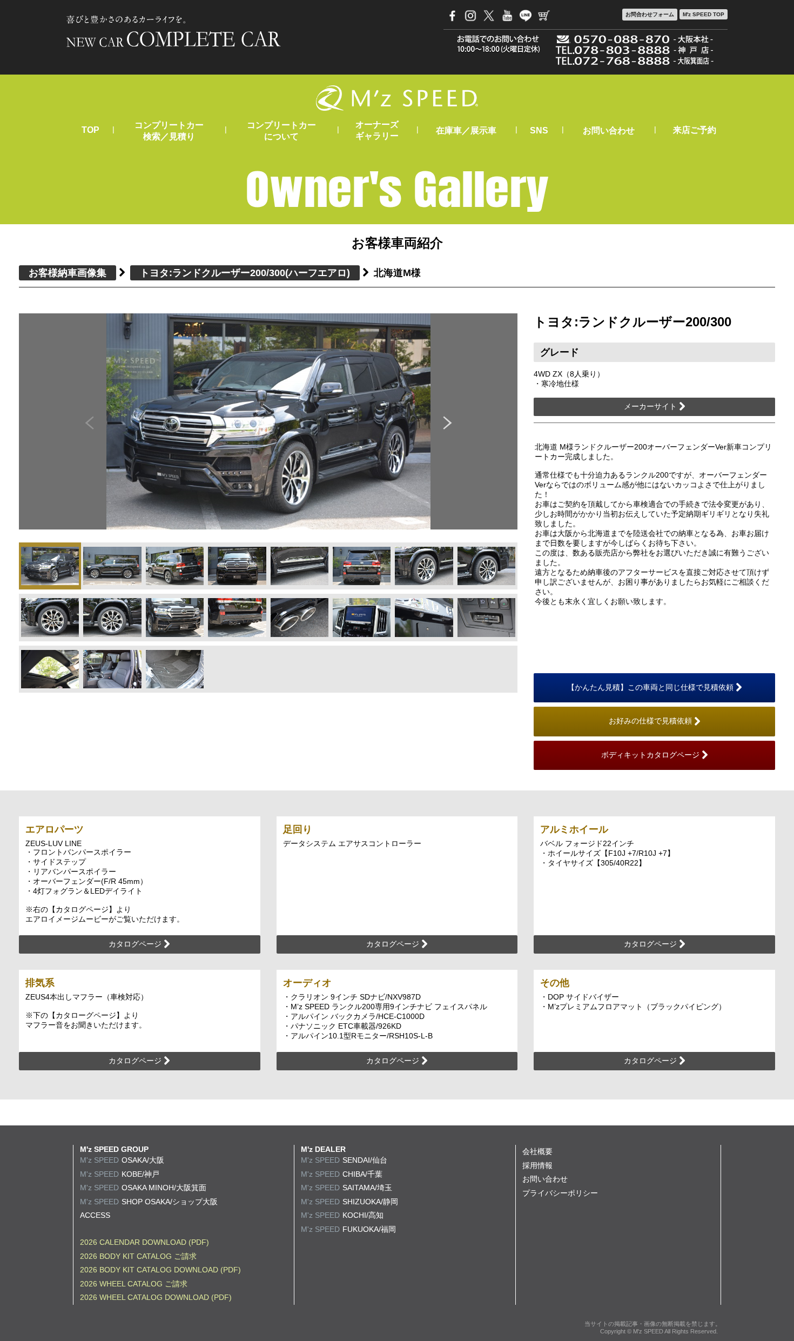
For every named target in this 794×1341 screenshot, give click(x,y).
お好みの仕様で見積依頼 (651, 720)
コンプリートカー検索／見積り (169, 130)
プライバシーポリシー (560, 1193)
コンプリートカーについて (281, 130)
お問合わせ (649, 14)
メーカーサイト (651, 406)
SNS (539, 130)
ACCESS (95, 1215)
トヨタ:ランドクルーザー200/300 (245, 272)
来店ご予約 (694, 130)
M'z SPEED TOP (703, 14)
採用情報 (537, 1165)
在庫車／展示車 (466, 130)
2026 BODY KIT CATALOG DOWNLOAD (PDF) (160, 1269)
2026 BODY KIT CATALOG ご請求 (138, 1256)
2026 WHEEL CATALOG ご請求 (133, 1283)
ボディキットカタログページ (651, 754)
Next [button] (447, 421)
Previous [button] (89, 421)
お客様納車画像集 (67, 272)
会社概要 (537, 1151)
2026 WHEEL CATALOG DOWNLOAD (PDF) (156, 1297)
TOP (90, 130)
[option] (268, 421)
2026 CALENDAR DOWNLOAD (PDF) (144, 1242)
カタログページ (136, 944)
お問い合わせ (609, 130)
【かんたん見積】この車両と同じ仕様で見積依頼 (651, 687)
